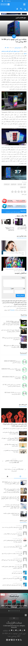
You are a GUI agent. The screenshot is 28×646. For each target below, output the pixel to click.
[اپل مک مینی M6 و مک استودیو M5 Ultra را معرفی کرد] (24, 346)
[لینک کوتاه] (5, 48)
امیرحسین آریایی (18, 48)
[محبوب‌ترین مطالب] (7, 476)
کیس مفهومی (23, 187)
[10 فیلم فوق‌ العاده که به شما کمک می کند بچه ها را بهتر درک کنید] (14, 264)
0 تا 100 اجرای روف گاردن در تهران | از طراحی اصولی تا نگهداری (10, 439)
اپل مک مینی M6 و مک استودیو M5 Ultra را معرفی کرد (12, 346)
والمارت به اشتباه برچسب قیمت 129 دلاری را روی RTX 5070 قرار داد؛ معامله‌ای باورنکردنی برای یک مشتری (11, 490)
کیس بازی (20, 184)
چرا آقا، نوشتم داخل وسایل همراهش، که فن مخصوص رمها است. (13, 541)
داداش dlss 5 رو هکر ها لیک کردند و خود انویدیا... (13, 547)
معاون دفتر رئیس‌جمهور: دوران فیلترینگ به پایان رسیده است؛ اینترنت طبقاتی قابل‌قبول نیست (10, 498)
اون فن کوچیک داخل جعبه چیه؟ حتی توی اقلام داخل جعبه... (12, 561)
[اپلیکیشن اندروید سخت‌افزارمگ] (18, 640)
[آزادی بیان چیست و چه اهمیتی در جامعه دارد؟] (23, 451)
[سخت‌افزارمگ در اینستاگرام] (14, 640)
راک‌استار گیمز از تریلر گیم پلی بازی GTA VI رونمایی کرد (11, 338)
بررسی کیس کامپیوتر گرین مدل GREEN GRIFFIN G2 (9, 228)
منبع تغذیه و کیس (21, 18)
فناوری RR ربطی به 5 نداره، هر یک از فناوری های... (12, 579)
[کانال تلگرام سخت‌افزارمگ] (16, 640)
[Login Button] (17, 9)
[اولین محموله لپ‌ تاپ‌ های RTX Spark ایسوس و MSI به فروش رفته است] (24, 483)
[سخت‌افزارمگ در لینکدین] (7, 640)
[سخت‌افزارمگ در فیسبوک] (12, 640)
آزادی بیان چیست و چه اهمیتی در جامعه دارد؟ (11, 451)
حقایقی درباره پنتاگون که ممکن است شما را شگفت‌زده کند (10, 433)
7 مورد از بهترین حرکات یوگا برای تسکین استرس (11, 445)
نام (24, 288)
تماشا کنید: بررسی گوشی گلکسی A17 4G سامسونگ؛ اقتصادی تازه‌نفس (11, 385)
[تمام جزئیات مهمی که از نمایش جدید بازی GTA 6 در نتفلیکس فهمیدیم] (24, 331)
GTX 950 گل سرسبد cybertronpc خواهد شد (21, 228)
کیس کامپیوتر (13, 184)
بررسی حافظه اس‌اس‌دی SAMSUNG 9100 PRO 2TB (10, 369)
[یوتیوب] (14, 201)
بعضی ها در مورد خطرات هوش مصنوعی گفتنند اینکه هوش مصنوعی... (12, 567)
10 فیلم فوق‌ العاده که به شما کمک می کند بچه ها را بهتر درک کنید (15, 270)
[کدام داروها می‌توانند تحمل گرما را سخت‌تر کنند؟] (14, 247)
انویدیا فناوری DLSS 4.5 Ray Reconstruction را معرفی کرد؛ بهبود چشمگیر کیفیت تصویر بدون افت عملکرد (11, 323)
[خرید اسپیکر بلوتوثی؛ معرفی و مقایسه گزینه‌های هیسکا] (24, 514)
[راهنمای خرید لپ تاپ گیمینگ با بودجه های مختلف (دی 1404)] (14, 601)
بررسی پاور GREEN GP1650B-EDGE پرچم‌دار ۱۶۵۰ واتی (12, 362)
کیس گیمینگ (6, 184)
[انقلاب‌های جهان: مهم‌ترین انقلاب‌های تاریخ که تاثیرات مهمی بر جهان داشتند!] (14, 415)
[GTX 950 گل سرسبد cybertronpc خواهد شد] (20, 221)
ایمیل (12, 288)
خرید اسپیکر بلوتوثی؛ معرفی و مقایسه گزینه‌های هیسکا (11, 514)
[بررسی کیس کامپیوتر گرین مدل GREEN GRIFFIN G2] (8, 221)
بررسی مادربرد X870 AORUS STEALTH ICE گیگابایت (11, 377)
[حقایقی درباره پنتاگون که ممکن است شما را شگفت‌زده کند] (23, 433)
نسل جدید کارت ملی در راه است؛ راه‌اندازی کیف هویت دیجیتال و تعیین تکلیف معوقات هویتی (12, 211)
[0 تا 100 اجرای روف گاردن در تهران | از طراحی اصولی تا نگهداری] (23, 439)
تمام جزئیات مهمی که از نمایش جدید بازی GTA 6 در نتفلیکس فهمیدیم (10, 331)
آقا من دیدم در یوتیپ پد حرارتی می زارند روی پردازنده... (12, 554)
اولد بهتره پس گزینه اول (17, 573)
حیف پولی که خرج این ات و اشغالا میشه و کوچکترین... (13, 534)
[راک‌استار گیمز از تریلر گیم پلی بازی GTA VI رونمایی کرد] (24, 339)
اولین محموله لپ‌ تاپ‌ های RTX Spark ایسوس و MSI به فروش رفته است (10, 483)
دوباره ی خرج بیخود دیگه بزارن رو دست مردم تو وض (12, 528)
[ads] (14, 14)
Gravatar (12, 310)
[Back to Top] (14, 618)
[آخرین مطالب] (20, 476)
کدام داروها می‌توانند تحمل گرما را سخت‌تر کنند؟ (15, 253)
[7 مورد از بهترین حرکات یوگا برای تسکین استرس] (23, 445)
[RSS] (21, 640)
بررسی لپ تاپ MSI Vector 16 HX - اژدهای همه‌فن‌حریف (12, 393)
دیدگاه (23, 278)
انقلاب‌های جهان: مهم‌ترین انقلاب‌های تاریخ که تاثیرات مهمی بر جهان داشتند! (15, 425)
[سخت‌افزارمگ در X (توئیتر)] (9, 640)
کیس (25, 184)
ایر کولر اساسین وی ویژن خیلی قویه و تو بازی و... (12, 585)
